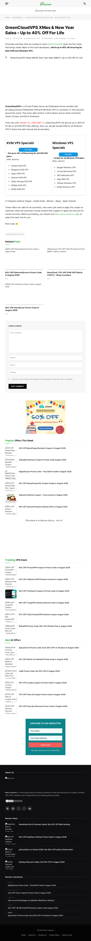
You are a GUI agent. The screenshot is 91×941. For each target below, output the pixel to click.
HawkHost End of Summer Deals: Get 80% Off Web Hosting (44, 824)
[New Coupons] (45, 3)
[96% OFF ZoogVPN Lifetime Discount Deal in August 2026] (11, 605)
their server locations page (67, 214)
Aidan (7, 38)
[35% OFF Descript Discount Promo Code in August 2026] (11, 709)
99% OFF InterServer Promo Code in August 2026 (22, 308)
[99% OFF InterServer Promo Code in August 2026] (24, 293)
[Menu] (6, 3)
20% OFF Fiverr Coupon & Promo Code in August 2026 (29, 893)
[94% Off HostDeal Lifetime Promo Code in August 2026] (11, 839)
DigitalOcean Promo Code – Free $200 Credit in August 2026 (45, 471)
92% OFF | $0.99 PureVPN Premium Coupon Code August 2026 (33, 908)
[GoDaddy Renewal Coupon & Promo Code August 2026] (11, 462)
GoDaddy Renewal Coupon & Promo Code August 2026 (42, 460)
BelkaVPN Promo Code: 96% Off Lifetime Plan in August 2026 (45, 626)
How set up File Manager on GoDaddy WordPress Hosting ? (31, 900)
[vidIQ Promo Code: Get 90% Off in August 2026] (11, 674)
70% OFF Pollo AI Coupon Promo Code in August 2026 (42, 694)
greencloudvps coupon (15, 234)
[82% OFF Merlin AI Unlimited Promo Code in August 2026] (11, 662)
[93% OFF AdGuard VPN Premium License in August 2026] (11, 582)
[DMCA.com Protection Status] (14, 801)
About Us (32, 935)
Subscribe (45, 744)
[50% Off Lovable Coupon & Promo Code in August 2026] (11, 685)
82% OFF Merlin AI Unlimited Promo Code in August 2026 (43, 659)
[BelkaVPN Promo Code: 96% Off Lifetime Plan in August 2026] (11, 629)
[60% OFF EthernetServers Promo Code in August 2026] (24, 258)
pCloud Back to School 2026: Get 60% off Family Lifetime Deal (46, 849)
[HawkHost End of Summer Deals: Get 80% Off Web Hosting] (11, 827)
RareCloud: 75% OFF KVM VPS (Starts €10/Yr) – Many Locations (64, 273)
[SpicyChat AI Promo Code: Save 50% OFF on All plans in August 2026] (11, 650)
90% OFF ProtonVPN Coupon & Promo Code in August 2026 (44, 567)
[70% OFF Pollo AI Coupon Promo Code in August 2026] (11, 697)
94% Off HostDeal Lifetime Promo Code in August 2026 (43, 837)
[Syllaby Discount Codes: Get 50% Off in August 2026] (11, 865)
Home (23, 935)
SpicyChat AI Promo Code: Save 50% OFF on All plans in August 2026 (49, 648)
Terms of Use (67, 935)
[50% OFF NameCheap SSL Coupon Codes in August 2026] (11, 486)
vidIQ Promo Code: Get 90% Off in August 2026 (39, 671)
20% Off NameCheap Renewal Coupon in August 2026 (42, 448)
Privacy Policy (54, 935)
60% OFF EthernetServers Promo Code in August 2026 (23, 273)
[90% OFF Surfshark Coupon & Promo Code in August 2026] (11, 593)
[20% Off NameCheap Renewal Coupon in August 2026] (11, 451)
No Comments (61, 38)
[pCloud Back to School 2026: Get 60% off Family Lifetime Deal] (11, 852)
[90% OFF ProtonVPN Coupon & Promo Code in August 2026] (11, 570)
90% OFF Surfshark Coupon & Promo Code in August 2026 (44, 591)
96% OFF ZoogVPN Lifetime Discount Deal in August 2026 (44, 603)
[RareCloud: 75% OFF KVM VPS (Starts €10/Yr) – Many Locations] (66, 258)
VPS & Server (18, 38)
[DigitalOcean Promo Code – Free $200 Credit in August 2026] (11, 474)
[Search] (84, 3)
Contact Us (42, 935)
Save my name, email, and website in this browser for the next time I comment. (42, 379)
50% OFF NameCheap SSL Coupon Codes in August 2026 (43, 483)
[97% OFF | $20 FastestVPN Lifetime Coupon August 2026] (11, 617)
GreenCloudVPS (55, 44)
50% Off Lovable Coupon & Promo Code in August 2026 (43, 683)
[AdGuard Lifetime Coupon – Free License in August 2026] (11, 497)
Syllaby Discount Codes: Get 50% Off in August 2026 (42, 862)
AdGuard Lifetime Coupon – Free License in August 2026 (43, 495)
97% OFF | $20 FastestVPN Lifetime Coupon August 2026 (44, 614)
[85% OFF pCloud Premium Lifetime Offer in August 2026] (11, 509)
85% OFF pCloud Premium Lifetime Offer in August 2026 (43, 507)
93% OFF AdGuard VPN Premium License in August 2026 (43, 579)
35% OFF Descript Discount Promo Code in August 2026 (43, 706)
